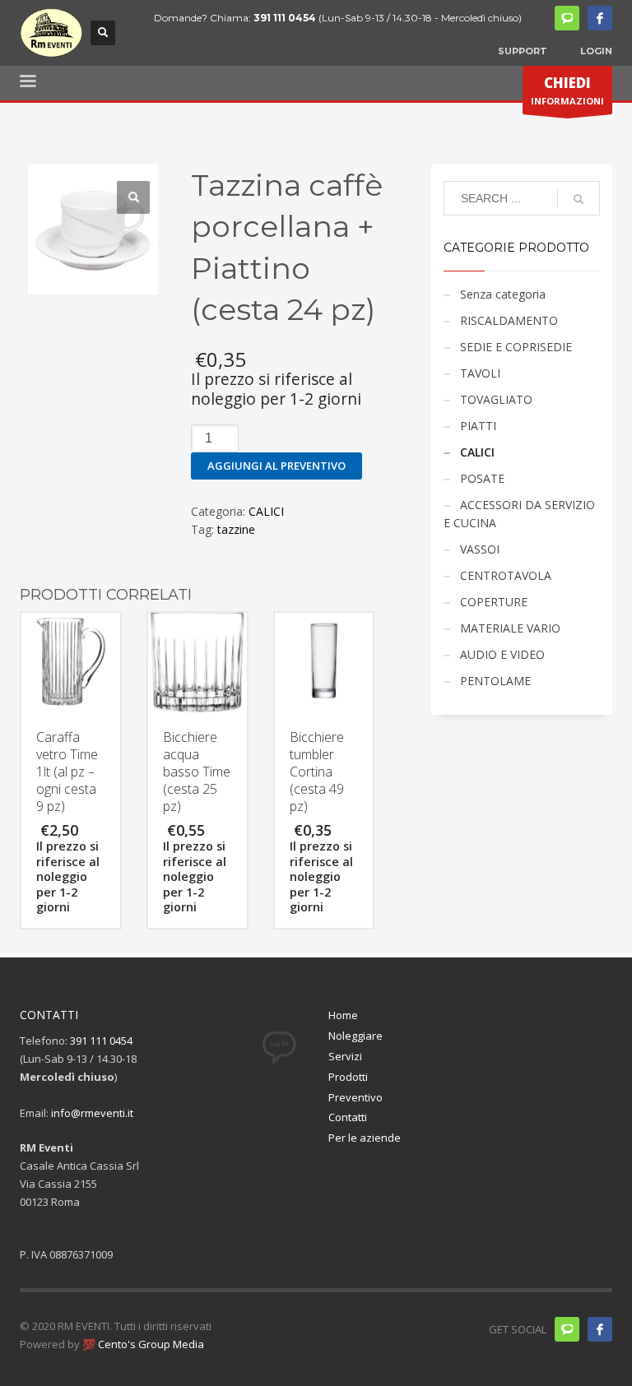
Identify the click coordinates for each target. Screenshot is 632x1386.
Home (343, 1015)
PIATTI (478, 425)
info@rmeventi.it (92, 1113)
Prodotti (348, 1076)
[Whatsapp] (567, 1329)
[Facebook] (600, 18)
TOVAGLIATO (496, 399)
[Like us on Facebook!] (600, 1329)
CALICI (266, 511)
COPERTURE (493, 602)
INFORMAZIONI (567, 90)
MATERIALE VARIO (510, 628)
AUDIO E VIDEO (502, 654)
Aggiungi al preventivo (276, 465)
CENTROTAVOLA (505, 575)
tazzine (236, 529)
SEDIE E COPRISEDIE (516, 347)
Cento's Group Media (149, 1344)
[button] (133, 197)
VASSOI (480, 549)
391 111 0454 (284, 18)
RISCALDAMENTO (509, 320)
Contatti (347, 1117)
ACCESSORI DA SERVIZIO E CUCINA (519, 514)
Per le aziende (364, 1137)
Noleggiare (355, 1035)
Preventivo (355, 1097)
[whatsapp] (567, 18)
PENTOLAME (495, 680)
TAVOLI (480, 373)
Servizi (345, 1056)
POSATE (482, 478)
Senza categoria (503, 294)
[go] (578, 199)
